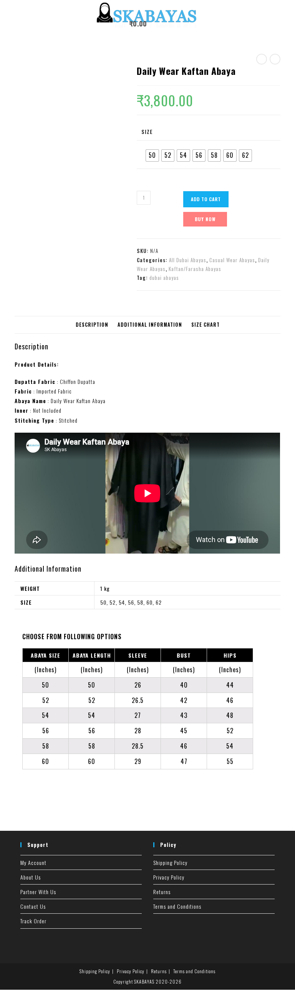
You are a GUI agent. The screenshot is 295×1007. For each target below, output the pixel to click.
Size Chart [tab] (205, 324)
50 (103, 602)
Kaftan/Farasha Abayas (195, 269)
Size (147, 131)
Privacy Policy (168, 877)
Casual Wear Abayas (232, 260)
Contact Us (33, 906)
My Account (33, 862)
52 (112, 602)
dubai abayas (164, 277)
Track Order (33, 921)
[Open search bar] (170, 25)
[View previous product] (261, 59)
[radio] (152, 155)
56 (131, 602)
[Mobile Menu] (155, 23)
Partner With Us (38, 892)
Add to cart (206, 199)
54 (122, 602)
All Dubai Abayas (187, 260)
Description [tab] (92, 324)
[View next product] (275, 59)
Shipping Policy (170, 862)
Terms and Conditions (177, 906)
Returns (162, 892)
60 (149, 602)
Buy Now (205, 219)
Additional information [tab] (150, 324)
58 (140, 602)
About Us (30, 877)
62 (159, 602)
